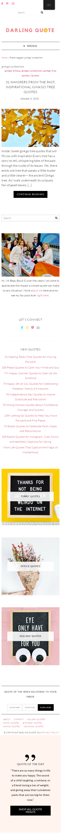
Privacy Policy (50, 732)
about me (37, 290)
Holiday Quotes (36, 719)
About (7, 719)
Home (5, 57)
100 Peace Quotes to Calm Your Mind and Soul (30, 367)
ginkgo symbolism (32, 70)
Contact (19, 719)
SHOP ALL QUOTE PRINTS (30, 810)
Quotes (35, 75)
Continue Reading (30, 194)
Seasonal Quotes (34, 726)
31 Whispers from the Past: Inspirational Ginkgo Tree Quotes (30, 87)
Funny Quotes (11, 723)
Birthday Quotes (32, 723)
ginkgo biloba (12, 70)
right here (43, 295)
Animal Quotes (12, 726)
